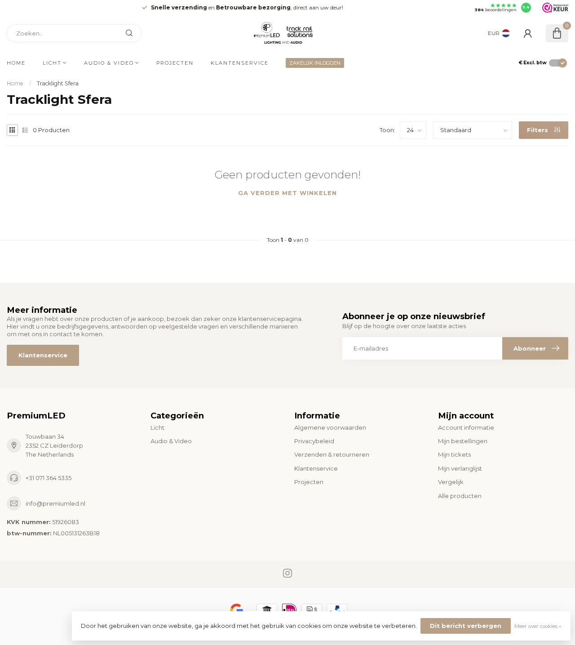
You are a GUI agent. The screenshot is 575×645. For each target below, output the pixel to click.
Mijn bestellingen (462, 441)
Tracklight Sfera (58, 83)
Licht (52, 63)
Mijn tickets (454, 454)
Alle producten (460, 495)
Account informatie (466, 427)
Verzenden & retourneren (331, 454)
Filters (538, 129)
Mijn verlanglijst (460, 468)
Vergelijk (451, 481)
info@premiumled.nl (55, 503)
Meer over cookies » (538, 626)
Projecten (175, 63)
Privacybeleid (314, 441)
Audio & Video (109, 63)
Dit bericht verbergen (465, 625)
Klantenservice (240, 63)
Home (16, 63)
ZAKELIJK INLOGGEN (315, 63)
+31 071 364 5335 (48, 477)
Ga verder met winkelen (287, 192)
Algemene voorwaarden (330, 427)
